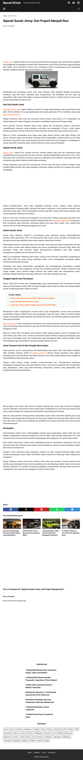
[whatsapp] (57, 509)
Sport (12, 729)
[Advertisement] (41, 44)
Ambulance (28, 729)
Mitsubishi (16, 741)
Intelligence (38, 733)
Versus (22, 733)
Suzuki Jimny (8, 62)
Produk (46, 741)
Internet (19, 729)
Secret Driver (12, 3)
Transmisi (7, 741)
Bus (28, 737)
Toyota (22, 737)
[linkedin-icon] (78, 3)
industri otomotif (39, 353)
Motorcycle (68, 733)
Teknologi (7, 733)
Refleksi (25, 741)
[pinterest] (41, 509)
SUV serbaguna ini (10, 324)
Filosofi (47, 733)
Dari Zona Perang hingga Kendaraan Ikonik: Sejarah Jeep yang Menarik (11, 533)
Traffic (15, 733)
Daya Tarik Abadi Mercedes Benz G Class (25, 302)
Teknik (39, 741)
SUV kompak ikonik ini (11, 115)
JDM (76, 729)
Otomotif (58, 729)
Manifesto (66, 737)
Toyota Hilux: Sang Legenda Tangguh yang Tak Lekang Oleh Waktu (33, 305)
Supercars (7, 737)
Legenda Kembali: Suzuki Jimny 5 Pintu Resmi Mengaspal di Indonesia (50, 533)
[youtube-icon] (73, 3)
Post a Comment (8, 26)
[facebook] (10, 509)
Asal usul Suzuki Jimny (12, 109)
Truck (43, 729)
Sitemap (36, 752)
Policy (44, 752)
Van (53, 733)
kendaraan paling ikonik (61, 220)
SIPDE (33, 741)
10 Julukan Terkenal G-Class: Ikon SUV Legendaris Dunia (70, 533)
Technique (48, 737)
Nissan (40, 737)
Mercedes (57, 737)
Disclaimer (51, 752)
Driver (6, 729)
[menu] (5, 8)
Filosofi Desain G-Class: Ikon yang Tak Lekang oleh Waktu (31, 533)
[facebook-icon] (68, 3)
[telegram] (72, 509)
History (49, 729)
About (30, 752)
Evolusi (29, 733)
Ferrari (15, 737)
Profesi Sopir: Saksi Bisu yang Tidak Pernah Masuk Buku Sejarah (33, 298)
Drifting (59, 733)
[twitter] (26, 509)
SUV (64, 729)
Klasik (71, 729)
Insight (36, 729)
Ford (33, 737)
